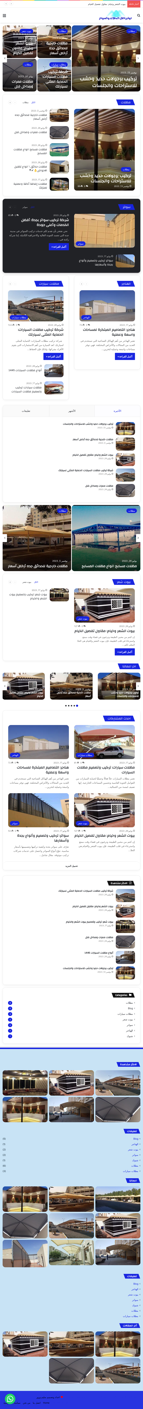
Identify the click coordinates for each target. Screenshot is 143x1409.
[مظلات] (117, 1199)
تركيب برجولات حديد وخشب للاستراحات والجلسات (108, 82)
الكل (33, 102)
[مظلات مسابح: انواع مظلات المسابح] (59, 149)
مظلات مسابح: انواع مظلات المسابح (30, 151)
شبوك (130, 1036)
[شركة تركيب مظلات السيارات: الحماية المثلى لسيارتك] (125, 475)
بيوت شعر (26, 31)
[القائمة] (4, 17)
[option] (71, 58)
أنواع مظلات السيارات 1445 (25, 370)
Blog (130, 1008)
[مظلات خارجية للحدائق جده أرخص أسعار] (59, 115)
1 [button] (77, 706)
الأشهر (72, 411)
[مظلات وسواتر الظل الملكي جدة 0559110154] (115, 15)
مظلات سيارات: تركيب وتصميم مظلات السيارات (27, 389)
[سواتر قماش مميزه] (25, 1253)
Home (46, 1402)
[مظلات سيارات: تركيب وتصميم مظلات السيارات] (53, 387)
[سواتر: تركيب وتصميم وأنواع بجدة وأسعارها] (125, 260)
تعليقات (26, 411)
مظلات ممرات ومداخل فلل (22, 84)
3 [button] (71, 705)
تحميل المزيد (71, 865)
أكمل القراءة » (58, 246)
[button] (10, 1399)
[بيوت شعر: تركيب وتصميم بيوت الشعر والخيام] (59, 594)
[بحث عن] (138, 17)
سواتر (25, 207)
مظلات (131, 31)
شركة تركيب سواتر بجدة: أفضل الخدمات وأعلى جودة (45, 222)
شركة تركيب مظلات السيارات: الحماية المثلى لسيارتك (99, 4)
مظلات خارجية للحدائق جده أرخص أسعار (57, 48)
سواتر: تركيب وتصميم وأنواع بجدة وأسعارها (96, 262)
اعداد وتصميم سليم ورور (48, 1397)
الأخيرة (117, 411)
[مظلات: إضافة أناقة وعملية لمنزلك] (59, 184)
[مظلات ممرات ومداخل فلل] (20, 75)
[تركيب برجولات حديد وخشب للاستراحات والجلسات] (106, 58)
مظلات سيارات (58, 64)
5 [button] (66, 705)
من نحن (26, 1402)
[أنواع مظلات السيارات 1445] (53, 370)
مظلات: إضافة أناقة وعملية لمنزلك (30, 185)
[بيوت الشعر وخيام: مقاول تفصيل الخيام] (125, 459)
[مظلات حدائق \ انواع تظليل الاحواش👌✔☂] (59, 167)
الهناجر (129, 1030)
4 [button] (68, 705)
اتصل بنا (37, 1402)
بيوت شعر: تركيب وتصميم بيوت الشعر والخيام (28, 596)
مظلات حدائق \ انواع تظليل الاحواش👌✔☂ (30, 168)
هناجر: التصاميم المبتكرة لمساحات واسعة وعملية (109, 332)
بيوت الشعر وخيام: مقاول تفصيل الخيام (22, 48)
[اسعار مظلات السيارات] (71, 1252)
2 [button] (74, 705)
